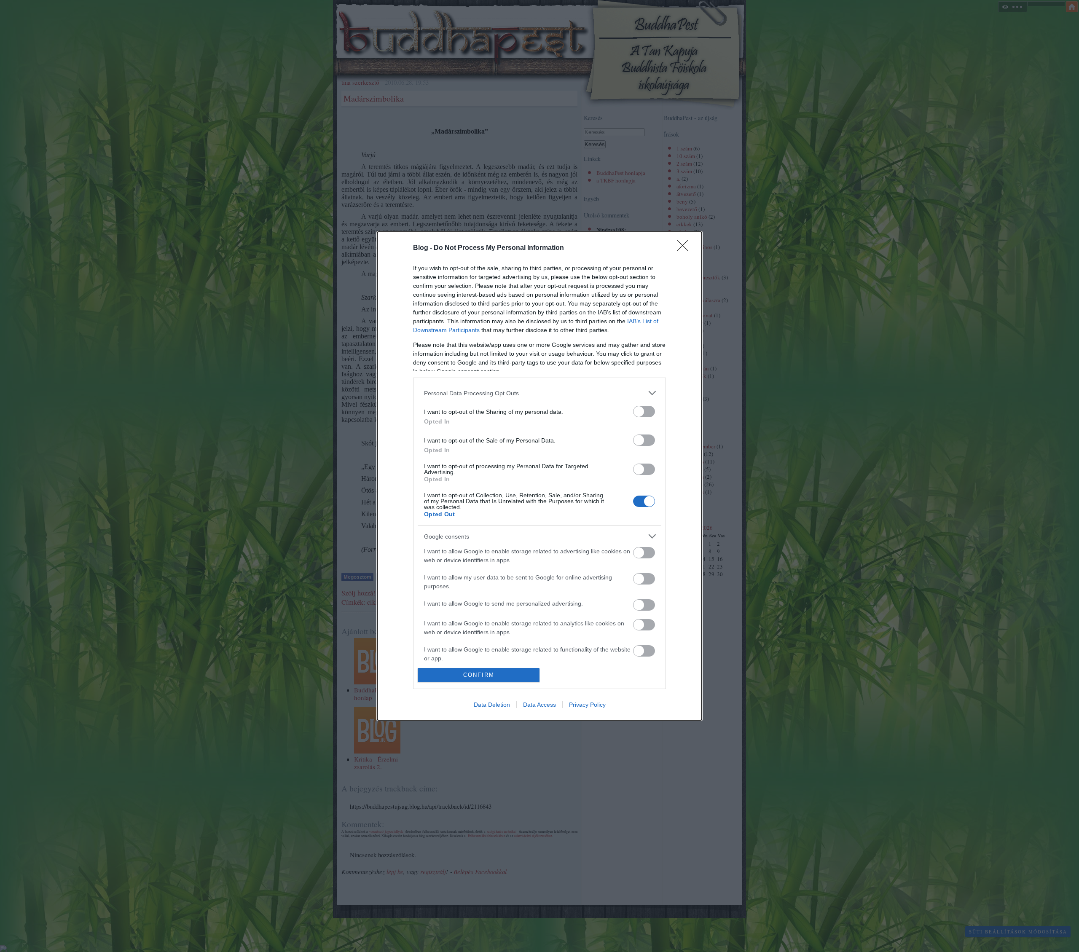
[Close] (685, 248)
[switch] (644, 411)
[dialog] (539, 476)
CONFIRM (478, 675)
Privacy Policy (587, 704)
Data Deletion (492, 704)
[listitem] (539, 393)
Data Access (539, 704)
